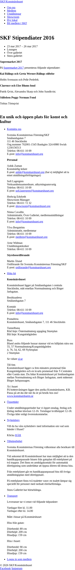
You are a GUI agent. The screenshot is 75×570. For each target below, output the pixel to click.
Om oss (11, 7)
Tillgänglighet (14, 441)
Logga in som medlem (19, 559)
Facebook (5, 568)
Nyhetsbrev (13, 420)
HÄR (18, 435)
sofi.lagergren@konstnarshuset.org (35, 190)
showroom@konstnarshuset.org (33, 206)
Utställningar (14, 13)
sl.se (20, 358)
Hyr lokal (12, 20)
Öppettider (13, 401)
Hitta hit (11, 273)
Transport (12, 495)
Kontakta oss (14, 129)
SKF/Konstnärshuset (11, 1)
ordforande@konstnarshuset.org (33, 267)
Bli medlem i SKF (17, 23)
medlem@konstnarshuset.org (31, 236)
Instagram (17, 568)
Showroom (13, 16)
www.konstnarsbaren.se (20, 395)
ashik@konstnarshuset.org (30, 172)
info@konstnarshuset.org (29, 153)
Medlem (11, 10)
